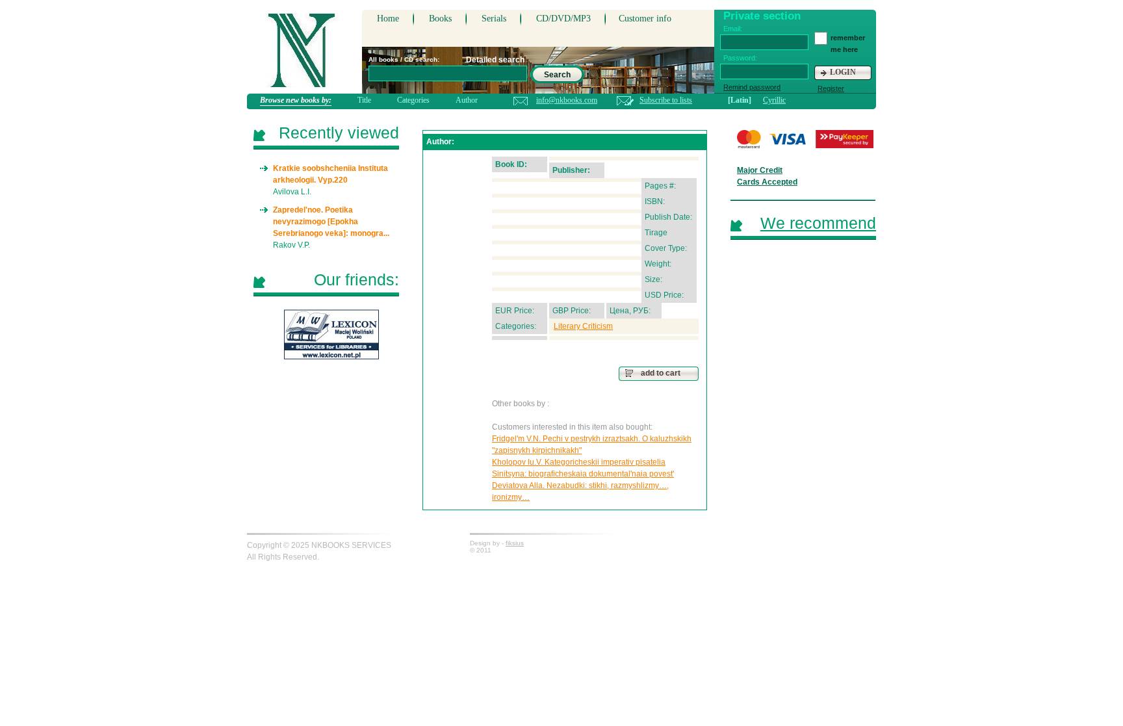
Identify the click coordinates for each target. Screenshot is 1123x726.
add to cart (660, 373)
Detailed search (495, 59)
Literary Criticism (583, 326)
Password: (740, 58)
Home (388, 18)
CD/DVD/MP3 (563, 18)
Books (440, 18)
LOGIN (843, 72)
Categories (413, 100)
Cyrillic (774, 100)
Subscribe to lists (665, 100)
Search (557, 74)
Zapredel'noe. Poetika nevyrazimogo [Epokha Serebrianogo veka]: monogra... (331, 221)
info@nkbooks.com (566, 100)
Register (831, 88)
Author (467, 100)
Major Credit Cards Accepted (767, 176)
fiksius (515, 543)
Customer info (645, 18)
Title (364, 100)
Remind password (752, 87)
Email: (732, 28)
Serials (494, 18)
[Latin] (739, 100)
